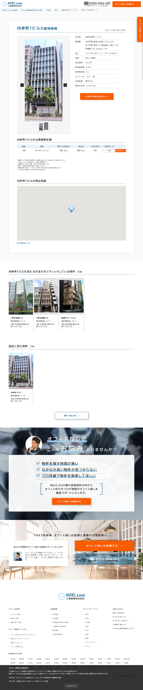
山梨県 (48, 663)
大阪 (87, 618)
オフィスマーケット (91, 609)
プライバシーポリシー (121, 620)
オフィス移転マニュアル (18, 629)
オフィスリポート (91, 642)
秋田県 (48, 659)
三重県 (91, 663)
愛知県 (83, 663)
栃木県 (83, 659)
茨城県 (74, 659)
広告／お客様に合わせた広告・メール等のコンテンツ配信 (30, 681)
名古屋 (88, 622)
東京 (87, 614)
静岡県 (74, 663)
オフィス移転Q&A (17, 646)
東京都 (117, 659)
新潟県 (13, 663)
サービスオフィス (119, 617)
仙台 (87, 630)
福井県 (39, 663)
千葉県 (109, 659)
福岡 (87, 638)
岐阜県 (65, 663)
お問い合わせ (118, 609)
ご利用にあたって (120, 624)
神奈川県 (127, 659)
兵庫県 (126, 663)
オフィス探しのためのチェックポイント (23, 634)
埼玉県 (100, 659)
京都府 (109, 663)
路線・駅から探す (16, 622)
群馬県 (91, 659)
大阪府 (117, 663)
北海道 (13, 659)
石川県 (30, 663)
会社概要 (55, 614)
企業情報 (53, 609)
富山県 (21, 663)
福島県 (65, 659)
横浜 (87, 634)
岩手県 (30, 659)
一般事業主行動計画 (59, 626)
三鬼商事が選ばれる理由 (60, 622)
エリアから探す (16, 614)
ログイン (88, 646)
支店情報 (55, 618)
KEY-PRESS (118, 613)
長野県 (56, 663)
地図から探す (15, 618)
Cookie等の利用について (27, 673)
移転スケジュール (16, 642)
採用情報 (55, 630)
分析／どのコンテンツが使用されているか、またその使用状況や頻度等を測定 (36, 677)
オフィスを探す (15, 609)
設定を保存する (71, 686)
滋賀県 (100, 663)
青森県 (21, 659)
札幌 (87, 626)
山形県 (56, 659)
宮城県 (39, 659)
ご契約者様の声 (57, 634)
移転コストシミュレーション (20, 638)
